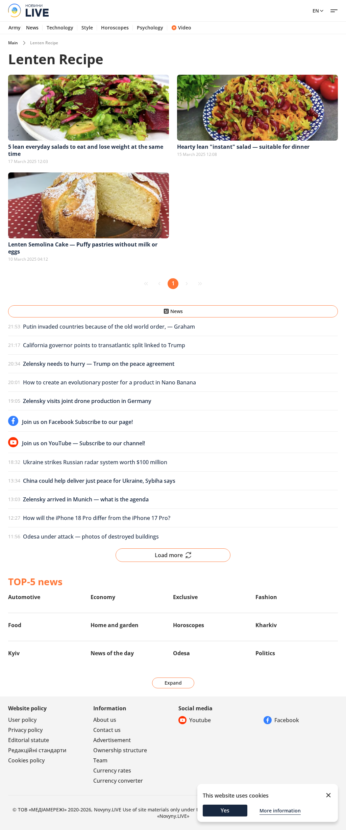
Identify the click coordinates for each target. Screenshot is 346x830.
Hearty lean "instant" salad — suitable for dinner (243, 146)
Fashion (266, 597)
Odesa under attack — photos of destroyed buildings (91, 536)
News (32, 27)
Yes (225, 810)
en (316, 10)
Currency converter (118, 780)
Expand (173, 683)
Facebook (286, 720)
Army (14, 27)
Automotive (24, 597)
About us (104, 720)
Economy (103, 597)
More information (280, 810)
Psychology (150, 27)
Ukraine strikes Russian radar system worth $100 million (95, 462)
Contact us (107, 730)
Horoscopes (115, 27)
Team (100, 760)
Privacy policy (25, 730)
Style (87, 27)
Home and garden (115, 625)
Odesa (181, 653)
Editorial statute (28, 740)
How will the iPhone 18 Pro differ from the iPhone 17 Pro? (96, 518)
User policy (22, 720)
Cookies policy (26, 760)
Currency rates (112, 770)
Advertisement (112, 740)
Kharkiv (266, 625)
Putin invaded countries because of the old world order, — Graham (109, 326)
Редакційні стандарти (37, 750)
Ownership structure (120, 750)
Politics (265, 653)
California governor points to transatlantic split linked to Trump (104, 345)
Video (184, 27)
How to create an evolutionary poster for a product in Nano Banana (109, 382)
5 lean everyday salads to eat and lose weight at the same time (85, 150)
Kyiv (14, 653)
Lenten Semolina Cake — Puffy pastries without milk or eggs (82, 248)
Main (13, 43)
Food (14, 625)
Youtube (200, 720)
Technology (60, 27)
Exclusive (185, 597)
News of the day (112, 653)
